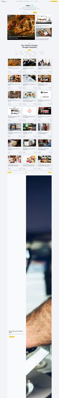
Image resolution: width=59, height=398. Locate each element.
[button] (17, 1)
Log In (49, 1)
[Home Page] (3, 1)
